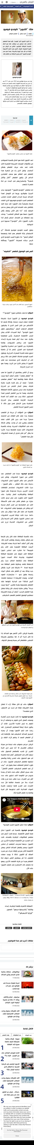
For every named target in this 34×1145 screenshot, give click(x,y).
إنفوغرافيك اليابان (8, 6)
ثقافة (30, 33)
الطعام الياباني (27, 928)
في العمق (18, 6)
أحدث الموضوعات (28, 6)
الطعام (17, 928)
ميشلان (9, 928)
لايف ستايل (23, 33)
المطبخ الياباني (13, 33)
